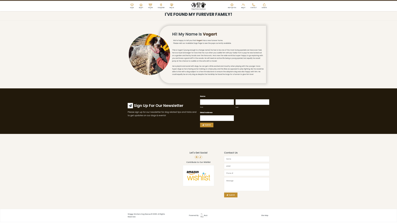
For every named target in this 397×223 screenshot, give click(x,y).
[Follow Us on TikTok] (200, 157)
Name (202, 96)
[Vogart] (149, 54)
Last (237, 107)
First (201, 107)
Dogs (132, 7)
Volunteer (161, 7)
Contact (253, 7)
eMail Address (206, 113)
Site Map (264, 215)
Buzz (205, 215)
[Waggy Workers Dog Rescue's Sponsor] (150, 166)
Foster (150, 7)
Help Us (171, 7)
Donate (264, 7)
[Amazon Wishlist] (198, 175)
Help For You (232, 7)
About (243, 7)
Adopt (141, 7)
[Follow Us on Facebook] (196, 157)
